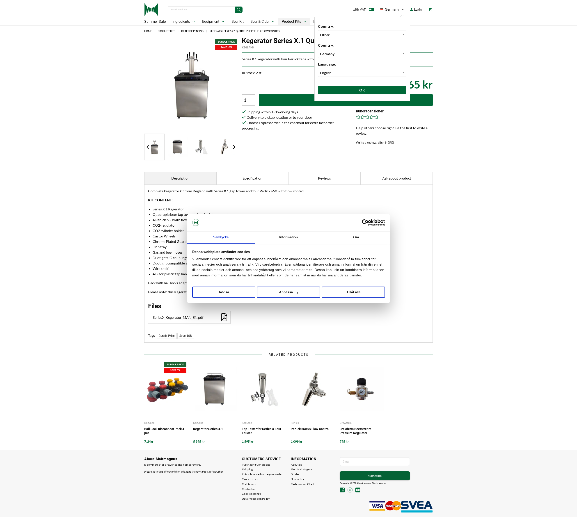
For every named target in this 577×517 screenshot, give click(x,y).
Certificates (249, 484)
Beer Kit (237, 21)
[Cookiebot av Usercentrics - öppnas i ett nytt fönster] (365, 222)
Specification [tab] (252, 178)
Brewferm (346, 422)
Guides (295, 474)
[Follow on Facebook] (342, 490)
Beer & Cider (260, 21)
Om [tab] (356, 237)
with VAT (359, 9)
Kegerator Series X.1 (208, 429)
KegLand (248, 47)
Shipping (247, 469)
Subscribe (375, 476)
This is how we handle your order (262, 474)
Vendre (382, 483)
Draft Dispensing (192, 31)
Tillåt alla (353, 292)
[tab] (154, 147)
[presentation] (154, 147)
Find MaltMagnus (302, 469)
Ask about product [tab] (396, 178)
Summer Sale (155, 21)
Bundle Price (167, 335)
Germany (389, 10)
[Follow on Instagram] (350, 490)
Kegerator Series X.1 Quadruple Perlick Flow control (245, 31)
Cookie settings (251, 493)
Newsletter (297, 479)
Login (417, 9)
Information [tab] (288, 237)
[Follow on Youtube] (358, 490)
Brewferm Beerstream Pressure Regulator (355, 431)
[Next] (234, 146)
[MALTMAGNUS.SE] (151, 9)
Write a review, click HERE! (375, 142)
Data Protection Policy (256, 498)
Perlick (295, 422)
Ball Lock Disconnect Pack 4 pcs (164, 431)
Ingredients (181, 21)
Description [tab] (180, 178)
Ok (362, 90)
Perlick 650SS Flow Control (310, 429)
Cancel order (250, 479)
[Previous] (147, 146)
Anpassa (286, 292)
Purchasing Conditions (256, 464)
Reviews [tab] (324, 178)
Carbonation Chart (302, 484)
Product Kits (292, 21)
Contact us (248, 489)
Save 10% (185, 335)
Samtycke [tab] (221, 237)
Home (148, 31)
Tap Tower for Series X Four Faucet (261, 431)
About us (296, 464)
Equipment (211, 21)
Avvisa (224, 292)
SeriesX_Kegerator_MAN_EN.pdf (178, 317)
